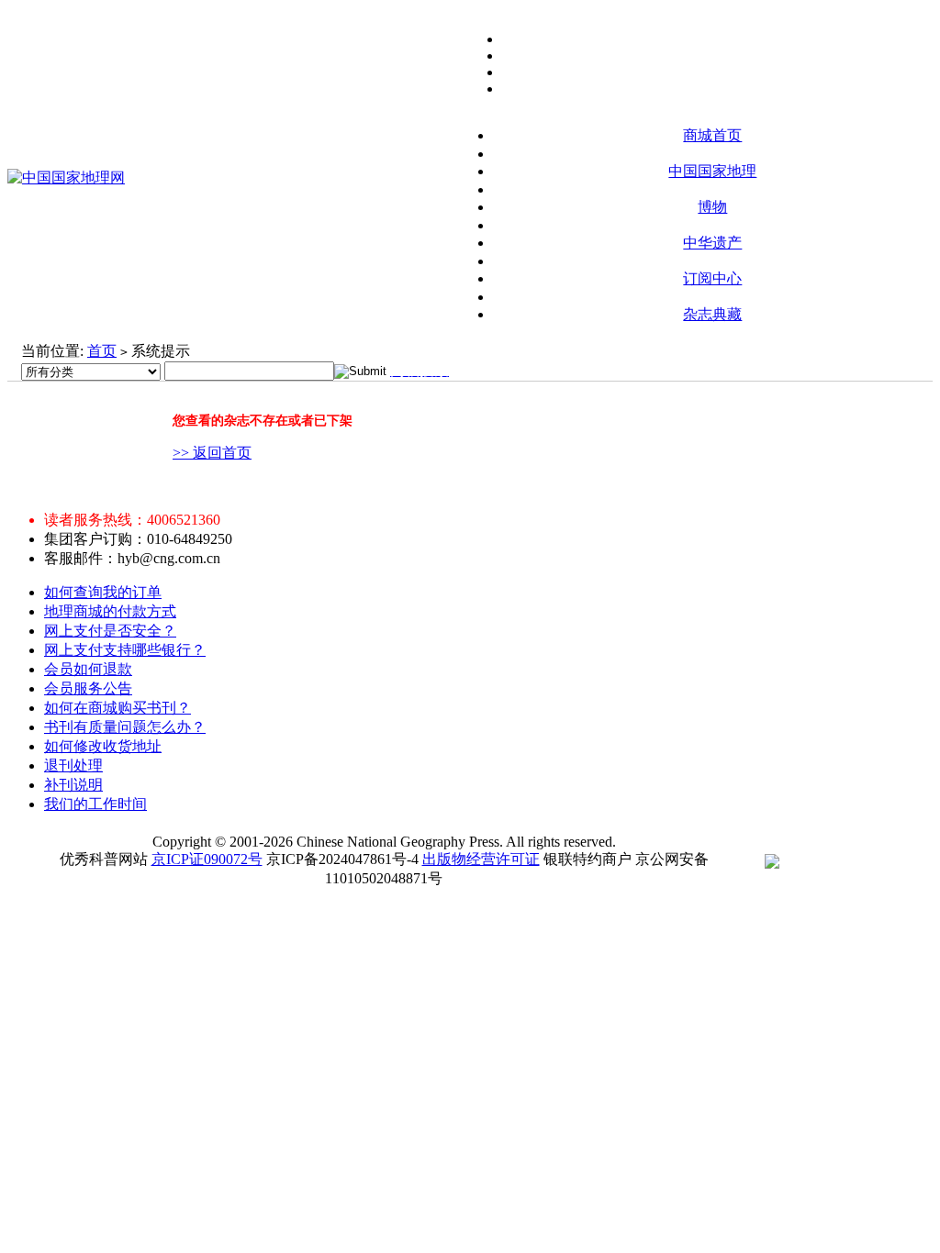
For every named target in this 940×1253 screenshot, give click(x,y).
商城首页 (712, 135)
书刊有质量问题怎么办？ (125, 727)
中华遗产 (712, 242)
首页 (102, 351)
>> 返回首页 (212, 452)
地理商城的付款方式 (110, 611)
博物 (712, 207)
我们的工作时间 (95, 804)
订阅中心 (712, 278)
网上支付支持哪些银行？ (125, 650)
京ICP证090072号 (207, 859)
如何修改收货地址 (103, 746)
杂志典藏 (712, 314)
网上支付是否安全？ (110, 630)
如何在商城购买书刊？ (117, 707)
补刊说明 (73, 785)
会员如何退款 (88, 669)
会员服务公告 (88, 688)
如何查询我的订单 (103, 592)
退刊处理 (73, 765)
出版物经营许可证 (481, 859)
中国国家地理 (712, 171)
